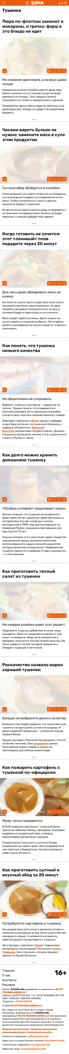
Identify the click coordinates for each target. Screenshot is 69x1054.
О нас (6, 975)
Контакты (9, 980)
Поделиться (59, 71)
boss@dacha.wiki (54, 1040)
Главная (8, 970)
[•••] (34, 68)
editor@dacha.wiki (38, 1036)
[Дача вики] (34, 3)
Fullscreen (54, 71)
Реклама (8, 985)
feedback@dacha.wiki (33, 1049)
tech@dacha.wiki (40, 1044)
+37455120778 (23, 1001)
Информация (64, 71)
